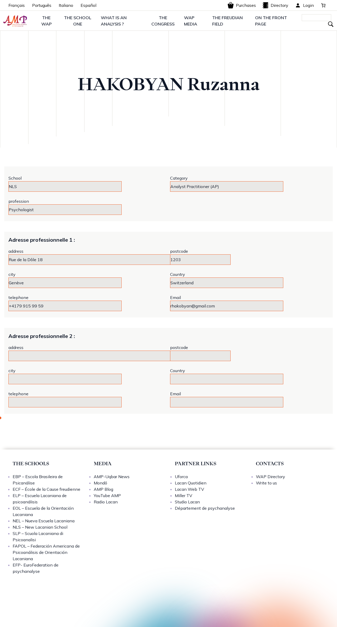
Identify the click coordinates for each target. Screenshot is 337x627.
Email (175, 297)
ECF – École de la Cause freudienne (46, 489)
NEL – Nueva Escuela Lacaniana (44, 520)
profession (18, 201)
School (15, 178)
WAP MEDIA (190, 21)
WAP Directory (270, 476)
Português (41, 5)
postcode (179, 251)
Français (16, 5)
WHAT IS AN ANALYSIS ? (114, 21)
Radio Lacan (106, 501)
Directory (279, 5)
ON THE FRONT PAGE (271, 21)
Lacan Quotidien (190, 483)
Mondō (100, 483)
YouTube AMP (107, 495)
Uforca (181, 476)
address (15, 251)
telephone (18, 297)
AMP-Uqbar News (112, 476)
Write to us (266, 483)
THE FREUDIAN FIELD (227, 21)
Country (177, 274)
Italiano (66, 5)
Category (179, 178)
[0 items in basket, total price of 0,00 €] (323, 5)
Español (88, 5)
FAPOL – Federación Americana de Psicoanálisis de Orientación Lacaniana (46, 552)
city (12, 274)
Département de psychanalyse (205, 508)
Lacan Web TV (189, 489)
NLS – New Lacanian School (40, 527)
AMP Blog (103, 489)
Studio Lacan (187, 501)
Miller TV (183, 495)
